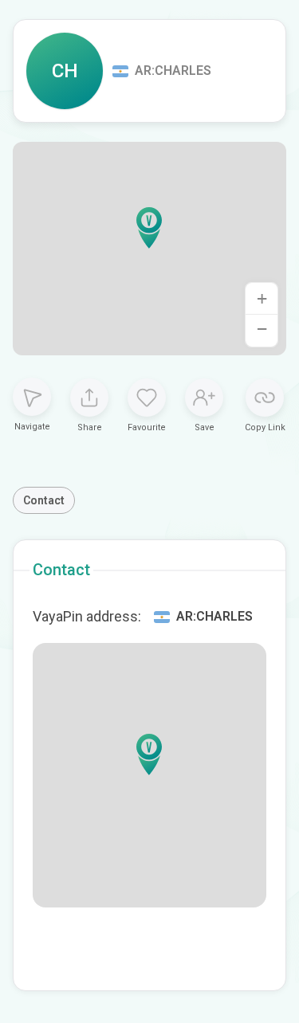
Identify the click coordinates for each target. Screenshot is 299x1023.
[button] (149, 228)
